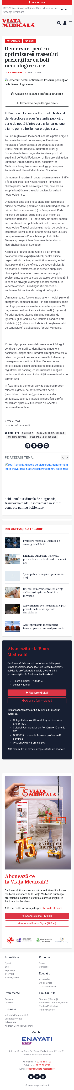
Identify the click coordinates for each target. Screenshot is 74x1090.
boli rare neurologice (43, 437)
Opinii (8, 963)
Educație (44, 973)
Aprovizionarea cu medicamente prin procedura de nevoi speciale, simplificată (44, 609)
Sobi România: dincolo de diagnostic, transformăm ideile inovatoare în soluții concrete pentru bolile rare (33, 503)
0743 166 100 (44, 1061)
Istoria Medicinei (47, 986)
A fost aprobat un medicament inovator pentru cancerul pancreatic (43, 626)
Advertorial (10, 1022)
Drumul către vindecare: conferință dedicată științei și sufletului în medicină (43, 592)
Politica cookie (47, 1009)
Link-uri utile (47, 993)
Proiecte (44, 957)
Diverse (9, 1002)
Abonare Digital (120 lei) (38, 916)
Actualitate (12, 957)
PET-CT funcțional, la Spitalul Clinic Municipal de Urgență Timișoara (30, 10)
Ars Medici (44, 979)
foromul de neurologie (50, 433)
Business (10, 1009)
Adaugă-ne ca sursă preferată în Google (38, 93)
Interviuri (9, 973)
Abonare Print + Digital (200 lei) (38, 923)
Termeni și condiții (48, 999)
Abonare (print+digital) (38, 700)
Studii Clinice (45, 982)
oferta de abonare (52, 908)
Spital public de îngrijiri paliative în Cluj (43, 575)
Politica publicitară (48, 1006)
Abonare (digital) (38, 692)
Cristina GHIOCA (17, 72)
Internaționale (12, 977)
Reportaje (10, 970)
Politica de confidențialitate (53, 1002)
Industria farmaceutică (16, 1015)
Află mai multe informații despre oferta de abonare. (36, 749)
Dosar (42, 963)
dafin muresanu (17, 437)
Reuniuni (9, 999)
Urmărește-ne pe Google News (39, 103)
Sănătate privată (13, 1018)
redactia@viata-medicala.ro (41, 1068)
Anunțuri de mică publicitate (19, 1025)
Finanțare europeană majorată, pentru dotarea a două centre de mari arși (44, 559)
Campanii (44, 966)
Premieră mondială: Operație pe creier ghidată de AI (41, 542)
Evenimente (12, 993)
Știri (7, 966)
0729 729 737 (43, 1065)
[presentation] (63, 457)
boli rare (27, 433)
